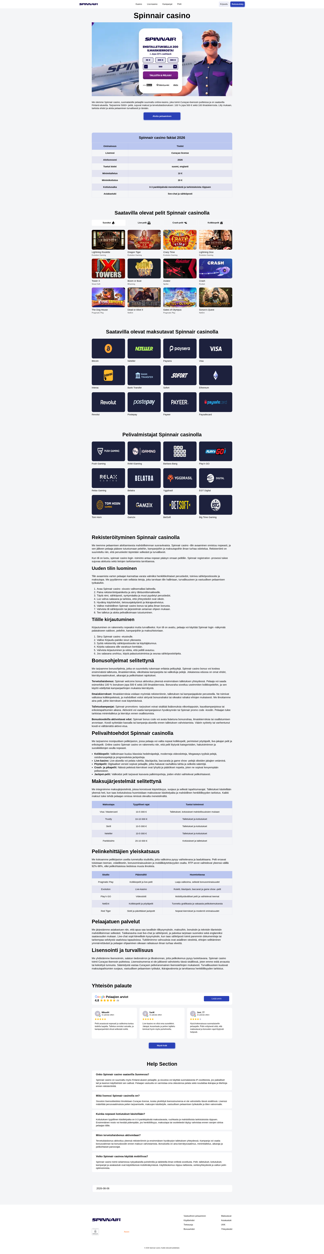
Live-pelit (142, 223)
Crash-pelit (178, 223)
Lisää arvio (216, 999)
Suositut (107, 223)
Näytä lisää (162, 1045)
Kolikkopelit (213, 223)
